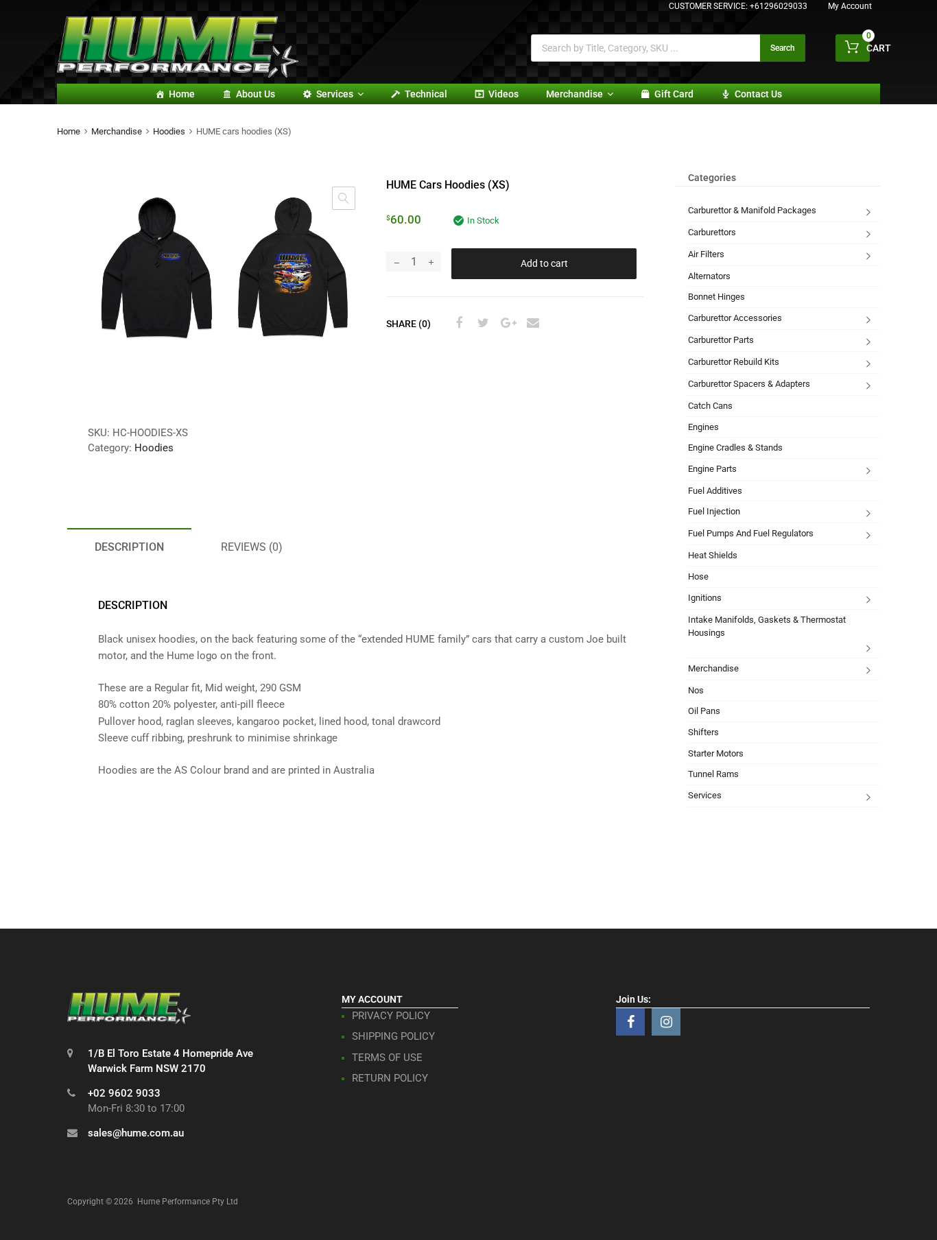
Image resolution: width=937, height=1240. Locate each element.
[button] (343, 198)
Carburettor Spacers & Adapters (749, 384)
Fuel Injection (714, 511)
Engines (703, 427)
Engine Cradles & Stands (735, 447)
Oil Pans (704, 711)
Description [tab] (129, 546)
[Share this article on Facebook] (457, 323)
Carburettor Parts (721, 340)
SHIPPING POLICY (393, 1036)
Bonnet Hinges (716, 296)
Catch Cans (710, 406)
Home (182, 93)
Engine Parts (712, 469)
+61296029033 (778, 6)
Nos (696, 690)
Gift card (673, 93)
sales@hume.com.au (136, 1133)
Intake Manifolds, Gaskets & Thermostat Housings (767, 627)
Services (334, 93)
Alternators (709, 276)
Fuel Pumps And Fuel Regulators (751, 533)
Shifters (703, 732)
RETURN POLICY (390, 1078)
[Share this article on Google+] (506, 323)
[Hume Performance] (177, 74)
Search (782, 48)
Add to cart (544, 263)
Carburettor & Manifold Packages (752, 210)
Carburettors (712, 232)
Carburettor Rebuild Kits (733, 362)
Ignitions (705, 598)
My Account (850, 6)
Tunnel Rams (713, 774)
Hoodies (169, 131)
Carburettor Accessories (735, 318)
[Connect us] (630, 1022)
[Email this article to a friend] (531, 323)
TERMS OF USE (387, 1057)
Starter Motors (716, 753)
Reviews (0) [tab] (252, 546)
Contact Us (758, 93)
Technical (426, 93)
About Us (255, 93)
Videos (503, 93)
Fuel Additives (715, 491)
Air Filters (706, 254)
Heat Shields (712, 555)
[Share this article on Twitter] (481, 323)
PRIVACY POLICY (391, 1016)
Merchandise (574, 93)
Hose (698, 576)
